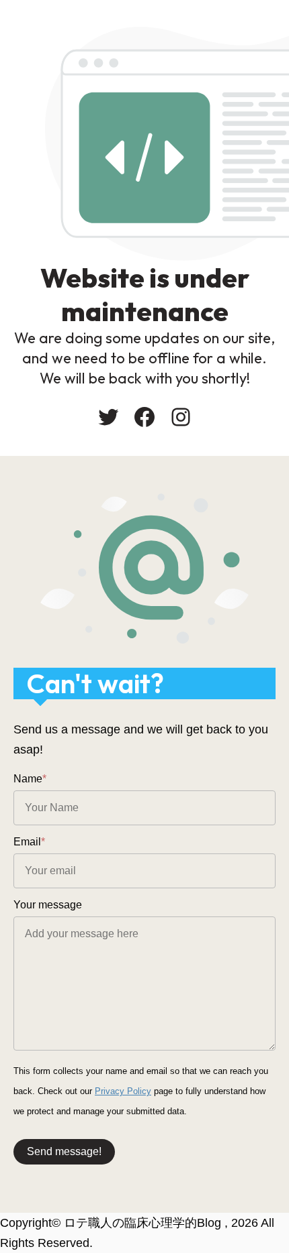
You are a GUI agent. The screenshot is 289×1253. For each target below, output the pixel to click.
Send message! (64, 1151)
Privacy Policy (123, 1091)
